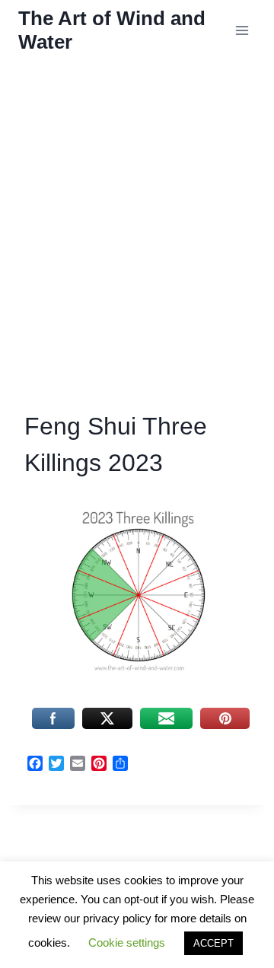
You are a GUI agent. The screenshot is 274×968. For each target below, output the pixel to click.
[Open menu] (242, 30)
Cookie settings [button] (126, 942)
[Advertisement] (137, 248)
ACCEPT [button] (213, 943)
